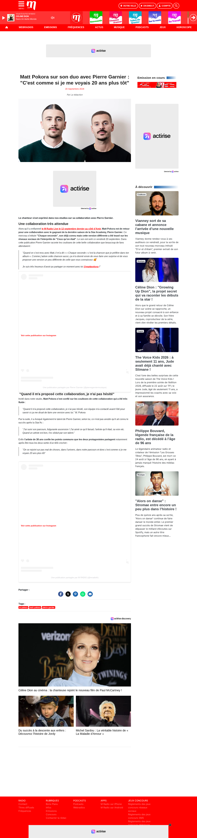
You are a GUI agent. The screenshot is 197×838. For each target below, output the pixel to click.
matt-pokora (35, 607)
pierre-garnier (49, 607)
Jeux (163, 27)
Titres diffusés (26, 807)
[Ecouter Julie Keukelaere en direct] (156, 84)
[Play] (4, 18)
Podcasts (142, 27)
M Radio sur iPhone (111, 804)
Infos (48, 807)
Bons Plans (52, 804)
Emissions (50, 27)
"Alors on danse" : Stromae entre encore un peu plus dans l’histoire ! (156, 505)
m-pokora (23, 607)
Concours (51, 814)
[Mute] (52, 18)
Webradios (26, 27)
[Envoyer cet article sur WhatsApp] (82, 595)
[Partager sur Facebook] (60, 595)
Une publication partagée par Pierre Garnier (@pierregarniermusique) (75, 387)
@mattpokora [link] (91, 266)
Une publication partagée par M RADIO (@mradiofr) (74, 577)
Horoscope (184, 27)
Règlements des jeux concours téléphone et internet (139, 825)
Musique (119, 27)
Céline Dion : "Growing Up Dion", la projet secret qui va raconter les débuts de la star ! (156, 293)
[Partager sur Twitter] (67, 595)
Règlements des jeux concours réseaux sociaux (139, 807)
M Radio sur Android (112, 807)
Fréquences (76, 27)
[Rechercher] (176, 6)
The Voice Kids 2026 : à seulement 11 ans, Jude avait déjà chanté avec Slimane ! (154, 363)
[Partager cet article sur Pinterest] (74, 595)
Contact (22, 804)
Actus (99, 27)
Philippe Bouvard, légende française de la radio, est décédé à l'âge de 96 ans (155, 437)
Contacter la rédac (56, 817)
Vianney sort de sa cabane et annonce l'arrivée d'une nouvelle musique (154, 227)
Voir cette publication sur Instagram (38, 335)
